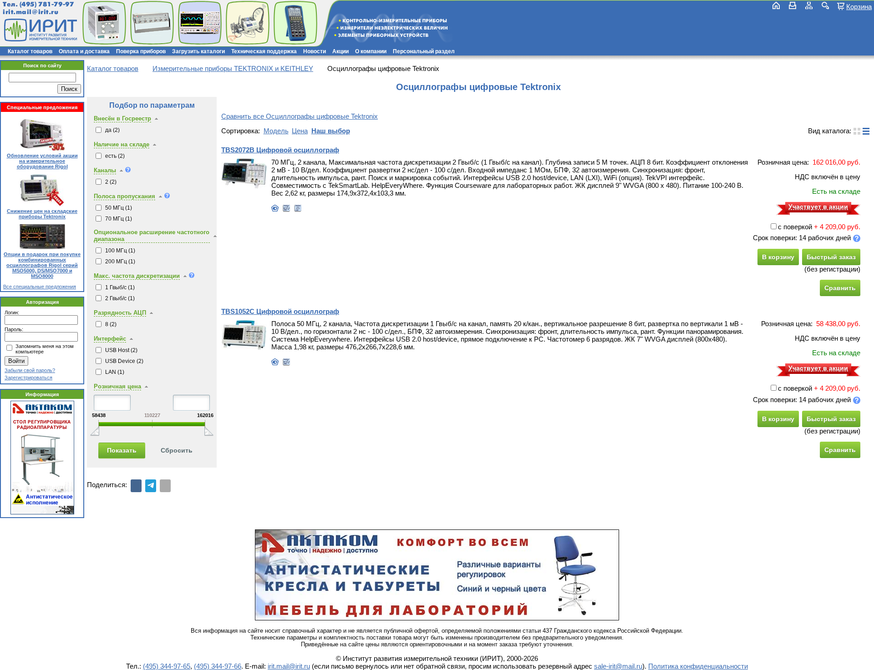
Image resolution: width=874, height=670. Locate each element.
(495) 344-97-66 (217, 666)
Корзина (859, 6)
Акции (340, 51)
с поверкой (795, 227)
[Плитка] (857, 131)
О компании (370, 51)
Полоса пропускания (124, 196)
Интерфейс (110, 338)
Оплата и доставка (84, 51)
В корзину (778, 257)
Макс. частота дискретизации (137, 275)
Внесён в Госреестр (122, 118)
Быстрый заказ (831, 257)
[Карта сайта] (809, 5)
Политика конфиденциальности (698, 666)
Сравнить (840, 288)
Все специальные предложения (39, 286)
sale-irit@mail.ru (618, 666)
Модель (276, 131)
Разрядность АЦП (120, 312)
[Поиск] (825, 5)
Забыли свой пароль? (30, 370)
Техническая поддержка (264, 51)
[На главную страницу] (39, 30)
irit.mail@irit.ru (31, 12)
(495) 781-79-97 (47, 4)
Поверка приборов (141, 51)
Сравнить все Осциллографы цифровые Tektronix (299, 116)
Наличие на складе (121, 144)
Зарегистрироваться (28, 377)
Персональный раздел (424, 51)
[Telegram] (150, 485)
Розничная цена (117, 386)
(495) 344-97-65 (166, 666)
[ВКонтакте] (136, 485)
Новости (314, 51)
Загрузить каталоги (198, 51)
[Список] (866, 131)
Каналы (105, 170)
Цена (300, 131)
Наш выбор (330, 131)
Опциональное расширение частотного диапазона (151, 235)
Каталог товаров (30, 51)
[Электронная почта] (165, 485)
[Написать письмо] (792, 5)
